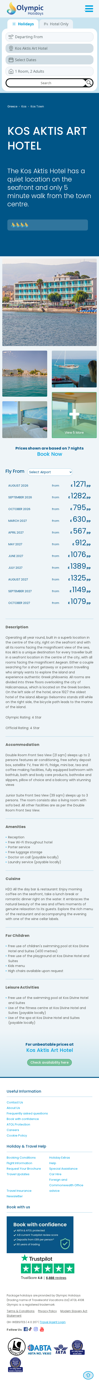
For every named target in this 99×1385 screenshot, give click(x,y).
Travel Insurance (19, 1191)
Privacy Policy (47, 1311)
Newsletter (15, 1196)
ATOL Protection (18, 1124)
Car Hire (55, 1174)
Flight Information (19, 1163)
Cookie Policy (17, 1135)
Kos (23, 106)
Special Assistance (63, 1168)
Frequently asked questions (27, 1113)
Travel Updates (18, 1174)
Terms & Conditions (21, 1311)
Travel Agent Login (53, 1322)
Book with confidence (23, 1119)
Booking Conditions (21, 1157)
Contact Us (15, 1102)
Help (52, 1163)
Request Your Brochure (24, 1168)
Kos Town (37, 106)
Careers (13, 1130)
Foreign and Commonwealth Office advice (66, 1185)
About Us (13, 1108)
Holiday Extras (59, 1157)
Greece (12, 106)
